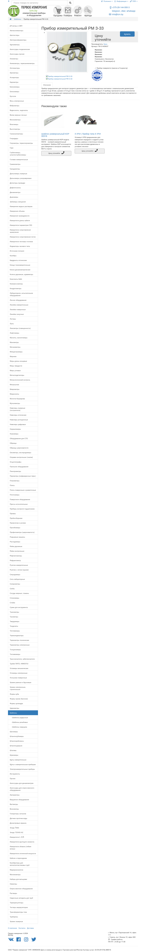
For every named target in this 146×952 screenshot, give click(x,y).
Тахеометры (14, 612)
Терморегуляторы (16, 902)
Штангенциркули (16, 745)
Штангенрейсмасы (17, 741)
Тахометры (14, 616)
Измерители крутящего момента (22, 842)
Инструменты (15, 774)
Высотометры (15, 129)
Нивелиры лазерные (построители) (17, 409)
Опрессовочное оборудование (21, 888)
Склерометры (15, 584)
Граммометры (15, 164)
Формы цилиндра (16, 703)
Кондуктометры (15, 288)
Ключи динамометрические (20, 269)
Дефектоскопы (15, 187)
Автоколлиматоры (16, 30)
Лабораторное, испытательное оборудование (21, 294)
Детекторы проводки (17, 183)
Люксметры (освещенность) (20, 328)
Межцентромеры (16, 351)
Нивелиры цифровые (18, 424)
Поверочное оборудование (20, 499)
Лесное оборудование (18, 300)
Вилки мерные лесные (18, 115)
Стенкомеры (14, 598)
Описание (47, 85)
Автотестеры (14, 35)
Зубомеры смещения (18, 201)
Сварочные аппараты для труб (21, 898)
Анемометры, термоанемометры (22, 63)
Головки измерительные (19, 159)
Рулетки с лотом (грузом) (19, 570)
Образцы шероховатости (19, 448)
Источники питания (17, 251)
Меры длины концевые (18, 361)
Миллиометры (15, 874)
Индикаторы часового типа (20, 246)
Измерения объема (17, 211)
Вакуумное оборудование (19, 799)
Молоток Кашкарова (17, 398)
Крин (105, 44)
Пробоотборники (16, 518)
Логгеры (13, 319)
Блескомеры (14, 91)
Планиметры (14, 480)
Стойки (12, 602)
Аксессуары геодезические (20, 49)
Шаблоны (13, 713)
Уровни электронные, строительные (18, 688)
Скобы (12, 588)
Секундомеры (15, 574)
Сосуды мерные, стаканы (19, 593)
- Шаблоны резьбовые (19, 722)
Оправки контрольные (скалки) (21, 457)
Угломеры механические (19, 668)
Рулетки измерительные (19, 565)
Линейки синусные (17, 314)
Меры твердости (16, 366)
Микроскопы (14, 394)
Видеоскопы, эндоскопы (19, 110)
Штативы (13, 750)
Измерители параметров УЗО (21, 225)
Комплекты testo (16, 279)
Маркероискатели (16, 870)
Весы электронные (17, 101)
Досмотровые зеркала (18, 823)
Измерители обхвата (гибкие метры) (20, 847)
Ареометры (14, 73)
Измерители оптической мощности (23, 853)
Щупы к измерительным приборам (23, 764)
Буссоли (13, 96)
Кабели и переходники (18, 858)
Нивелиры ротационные (19, 419)
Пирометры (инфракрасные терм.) (23, 476)
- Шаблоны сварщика (18, 727)
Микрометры (14, 389)
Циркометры (14, 708)
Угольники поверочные (18, 677)
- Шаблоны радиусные (19, 717)
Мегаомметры (15, 347)
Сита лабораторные (17, 579)
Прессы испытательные (19, 504)
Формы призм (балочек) (19, 699)
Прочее (12, 778)
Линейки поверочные (18, 309)
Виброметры (14, 105)
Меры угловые (15, 370)
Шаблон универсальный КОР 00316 (55, 134)
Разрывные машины (17, 537)
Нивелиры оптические (18, 415)
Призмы (13, 513)
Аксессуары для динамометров (21, 783)
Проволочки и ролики (18, 523)
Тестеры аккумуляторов (19, 907)
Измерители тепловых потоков (21, 241)
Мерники (13, 356)
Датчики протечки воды (18, 818)
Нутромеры (14, 434)
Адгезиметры (15, 44)
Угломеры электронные (18, 673)
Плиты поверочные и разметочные (23, 490)
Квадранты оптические (18, 260)
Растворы (13, 893)
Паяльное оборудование (19, 466)
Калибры (13, 255)
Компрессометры (16, 284)
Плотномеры (14, 495)
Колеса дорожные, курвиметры (21, 274)
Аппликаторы (15, 68)
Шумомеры (14, 755)
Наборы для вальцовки (18, 879)
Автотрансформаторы (18, 40)
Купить (127, 33)
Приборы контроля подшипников (22, 509)
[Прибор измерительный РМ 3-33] (67, 52)
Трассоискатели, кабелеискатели (22, 659)
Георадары (14, 138)
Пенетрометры (15, 471)
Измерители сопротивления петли (23, 237)
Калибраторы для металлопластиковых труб (19, 864)
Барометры (14, 82)
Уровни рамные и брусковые (20, 682)
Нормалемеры (15, 429)
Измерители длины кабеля (20, 220)
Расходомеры (15, 541)
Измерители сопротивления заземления (20, 231)
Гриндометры (15, 169)
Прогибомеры (15, 527)
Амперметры (15, 795)
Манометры (14, 342)
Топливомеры (15, 654)
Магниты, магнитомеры (18, 337)
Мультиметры (15, 403)
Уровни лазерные (16, 921)
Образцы (13, 443)
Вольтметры (14, 809)
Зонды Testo (14, 827)
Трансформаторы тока (18, 912)
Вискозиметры (15, 119)
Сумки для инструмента (19, 607)
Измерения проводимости (19, 216)
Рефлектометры (16, 555)
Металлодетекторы (17, 375)
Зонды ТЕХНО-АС (16, 832)
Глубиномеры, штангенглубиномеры (18, 153)
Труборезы (14, 916)
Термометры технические (19, 640)
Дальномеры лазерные (18, 173)
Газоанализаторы (16, 134)
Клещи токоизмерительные (20, 265)
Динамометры (15, 192)
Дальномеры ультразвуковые (20, 178)
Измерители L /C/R (17, 837)
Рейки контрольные (17, 551)
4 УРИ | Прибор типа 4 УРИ (88, 133)
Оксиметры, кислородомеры (20, 452)
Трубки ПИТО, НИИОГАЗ (19, 663)
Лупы (12, 323)
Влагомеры (14, 124)
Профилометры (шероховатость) (22, 532)
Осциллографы (15, 462)
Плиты (12, 485)
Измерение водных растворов (21, 206)
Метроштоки (14, 384)
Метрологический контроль (20, 380)
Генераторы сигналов (18, 813)
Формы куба (14, 694)
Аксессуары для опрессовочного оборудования (22, 789)
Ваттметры (14, 804)
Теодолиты (14, 626)
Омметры (13, 884)
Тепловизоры (15, 631)
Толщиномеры (15, 649)
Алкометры (14, 58)
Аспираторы (14, 77)
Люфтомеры (14, 333)
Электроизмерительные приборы (22, 769)
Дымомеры (14, 197)
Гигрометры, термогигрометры (21, 143)
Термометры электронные (20, 645)
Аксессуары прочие (17, 54)
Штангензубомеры (17, 736)
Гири (11, 148)
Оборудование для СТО (19, 438)
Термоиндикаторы (16, 635)
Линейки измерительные (19, 305)
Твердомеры (14, 621)
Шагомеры (14, 731)
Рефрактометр (15, 560)
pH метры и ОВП (16, 26)
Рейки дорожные (16, 546)
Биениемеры (15, 87)
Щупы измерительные (18, 760)
